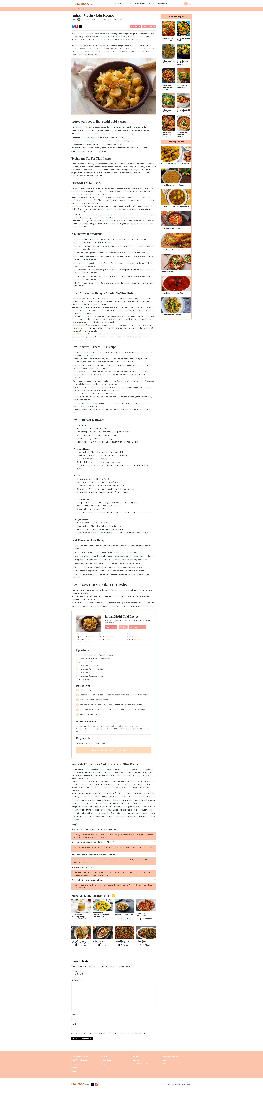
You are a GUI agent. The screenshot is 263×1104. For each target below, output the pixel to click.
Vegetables (162, 4)
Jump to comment (137, 627)
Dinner (74, 1068)
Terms (164, 1060)
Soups (151, 4)
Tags (103, 1068)
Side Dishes (140, 4)
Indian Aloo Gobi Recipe (183, 39)
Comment (76, 980)
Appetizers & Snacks (79, 1056)
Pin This (123, 627)
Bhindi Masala (77, 334)
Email (74, 1024)
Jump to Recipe (149, 26)
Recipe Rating (77, 971)
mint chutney (123, 775)
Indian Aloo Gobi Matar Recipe (168, 62)
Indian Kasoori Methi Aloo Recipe (182, 62)
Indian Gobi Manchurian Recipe (167, 87)
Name (74, 1015)
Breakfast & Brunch (79, 1060)
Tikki (78, 781)
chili (73, 784)
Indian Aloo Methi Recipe (167, 111)
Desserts (117, 4)
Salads (128, 4)
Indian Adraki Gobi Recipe (182, 86)
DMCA (164, 1064)
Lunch (73, 1072)
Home (73, 9)
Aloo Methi (76, 298)
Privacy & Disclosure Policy (141, 1064)
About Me (135, 1056)
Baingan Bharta (78, 325)
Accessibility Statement (170, 1056)
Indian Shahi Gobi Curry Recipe (182, 134)
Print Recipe (135, 26)
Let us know (119, 750)
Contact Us (135, 1060)
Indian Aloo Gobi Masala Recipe (183, 111)
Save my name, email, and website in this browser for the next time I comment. (110, 1033)
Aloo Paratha (77, 206)
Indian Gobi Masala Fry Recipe (166, 134)
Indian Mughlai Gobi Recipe (168, 39)
